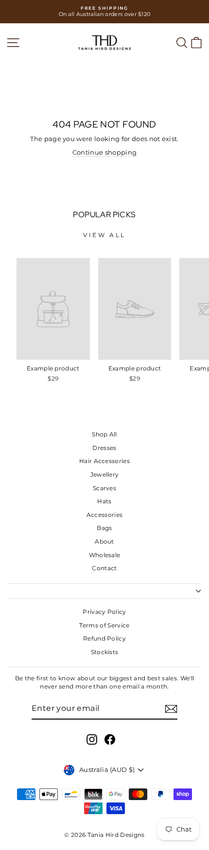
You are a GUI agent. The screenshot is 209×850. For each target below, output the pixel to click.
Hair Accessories (104, 461)
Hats (104, 501)
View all (104, 235)
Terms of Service (104, 625)
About (104, 541)
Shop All (104, 434)
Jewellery (104, 474)
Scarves (104, 488)
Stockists (105, 652)
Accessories (105, 514)
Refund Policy (104, 638)
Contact (104, 568)
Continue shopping (104, 152)
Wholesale (105, 555)
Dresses (104, 447)
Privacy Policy (104, 611)
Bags (104, 527)
